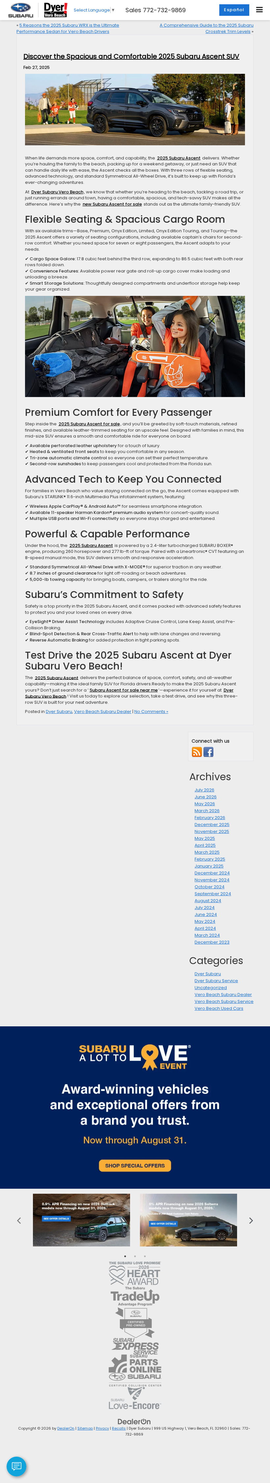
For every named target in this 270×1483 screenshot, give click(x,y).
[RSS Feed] (197, 752)
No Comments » (151, 711)
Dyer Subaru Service (216, 981)
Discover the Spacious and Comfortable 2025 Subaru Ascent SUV (131, 56)
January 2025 (209, 866)
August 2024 (208, 901)
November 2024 (212, 880)
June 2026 (206, 797)
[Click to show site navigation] (259, 10)
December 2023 (212, 942)
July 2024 (205, 907)
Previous (19, 1220)
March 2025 (207, 852)
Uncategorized (211, 987)
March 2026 (207, 811)
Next (251, 1220)
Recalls (119, 1428)
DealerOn (65, 1428)
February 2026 (210, 817)
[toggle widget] (16, 1466)
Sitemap (85, 1428)
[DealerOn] (134, 1421)
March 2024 (207, 935)
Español (234, 10)
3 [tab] (145, 1256)
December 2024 (212, 873)
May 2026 (205, 804)
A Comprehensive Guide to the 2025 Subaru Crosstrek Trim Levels (207, 28)
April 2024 (205, 928)
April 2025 (205, 845)
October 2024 (210, 887)
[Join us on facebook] (208, 752)
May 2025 (205, 838)
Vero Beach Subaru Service (224, 1001)
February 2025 (210, 859)
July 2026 (204, 790)
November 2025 (212, 831)
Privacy (102, 1428)
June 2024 (206, 914)
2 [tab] (135, 1256)
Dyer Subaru (59, 711)
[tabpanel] (81, 1220)
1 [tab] (125, 1256)
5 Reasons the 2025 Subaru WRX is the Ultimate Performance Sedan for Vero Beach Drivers (67, 28)
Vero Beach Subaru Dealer (102, 711)
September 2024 (213, 894)
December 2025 (212, 824)
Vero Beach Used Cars (219, 1008)
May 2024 (205, 921)
